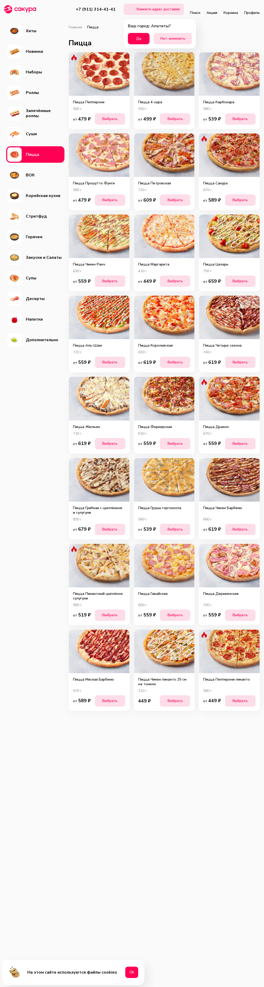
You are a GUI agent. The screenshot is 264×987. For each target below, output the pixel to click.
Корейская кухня (43, 196)
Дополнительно (42, 340)
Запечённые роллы (38, 113)
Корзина (231, 12)
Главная (75, 27)
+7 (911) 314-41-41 (96, 9)
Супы (31, 278)
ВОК (30, 175)
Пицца (32, 154)
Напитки (34, 319)
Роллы (32, 93)
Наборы (34, 72)
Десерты (35, 299)
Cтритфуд (36, 216)
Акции (212, 12)
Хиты (31, 31)
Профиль (252, 12)
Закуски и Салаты (44, 257)
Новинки (34, 51)
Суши (31, 134)
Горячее (34, 237)
